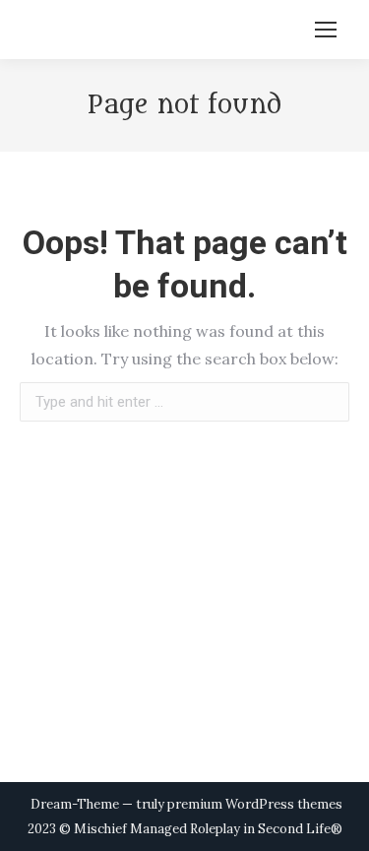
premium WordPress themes (254, 804)
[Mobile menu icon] (326, 29)
